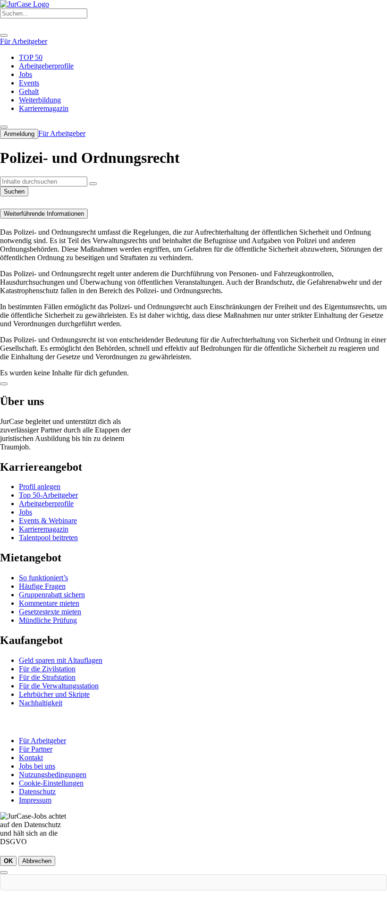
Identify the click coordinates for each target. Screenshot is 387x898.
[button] (93, 183)
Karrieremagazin (43, 529)
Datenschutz (37, 792)
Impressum (35, 800)
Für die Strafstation (47, 677)
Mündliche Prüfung (48, 620)
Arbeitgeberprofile (46, 504)
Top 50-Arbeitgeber (48, 495)
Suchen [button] (14, 191)
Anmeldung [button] (19, 133)
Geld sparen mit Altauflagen (60, 660)
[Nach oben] (4, 383)
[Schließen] (4, 872)
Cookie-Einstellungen (51, 783)
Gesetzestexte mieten (50, 612)
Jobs (25, 512)
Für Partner (35, 749)
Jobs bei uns (37, 766)
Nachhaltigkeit (40, 703)
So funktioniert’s (43, 578)
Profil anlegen (39, 487)
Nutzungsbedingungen (52, 775)
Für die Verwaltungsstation (59, 686)
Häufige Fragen (42, 586)
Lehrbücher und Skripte (54, 694)
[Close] (4, 35)
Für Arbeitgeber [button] (23, 41)
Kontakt (31, 758)
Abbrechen (36, 860)
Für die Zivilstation (47, 669)
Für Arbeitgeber (42, 741)
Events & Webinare (48, 521)
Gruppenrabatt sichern (52, 595)
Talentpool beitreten (48, 538)
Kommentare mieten (49, 603)
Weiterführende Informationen (44, 213)
